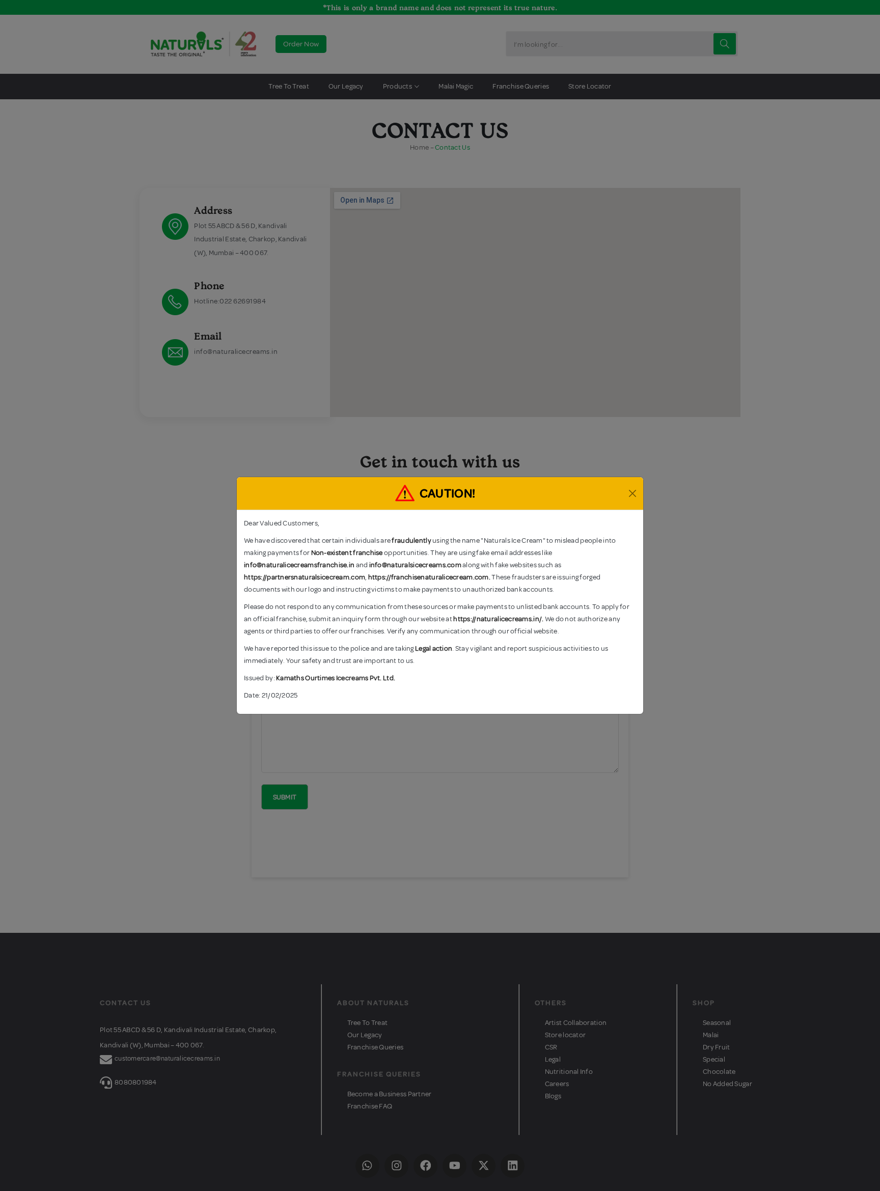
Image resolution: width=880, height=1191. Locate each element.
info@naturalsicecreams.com (415, 565)
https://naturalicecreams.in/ (497, 619)
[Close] (632, 493)
